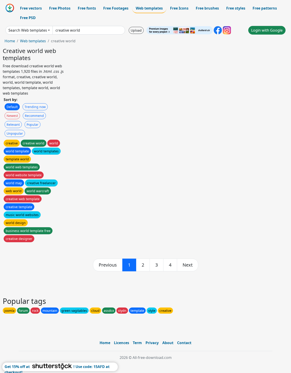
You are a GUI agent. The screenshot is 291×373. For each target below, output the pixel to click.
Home (10, 40)
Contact (184, 342)
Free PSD (28, 17)
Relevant (13, 124)
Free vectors (31, 8)
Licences (121, 342)
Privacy (152, 342)
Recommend (34, 115)
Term (137, 342)
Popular (32, 124)
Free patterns (265, 8)
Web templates (149, 8)
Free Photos (59, 8)
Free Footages (115, 8)
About (167, 342)
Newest (12, 115)
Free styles (235, 8)
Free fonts (87, 8)
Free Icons (179, 8)
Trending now (35, 107)
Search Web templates (27, 30)
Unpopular (15, 133)
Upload (136, 30)
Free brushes (207, 8)
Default (12, 107)
